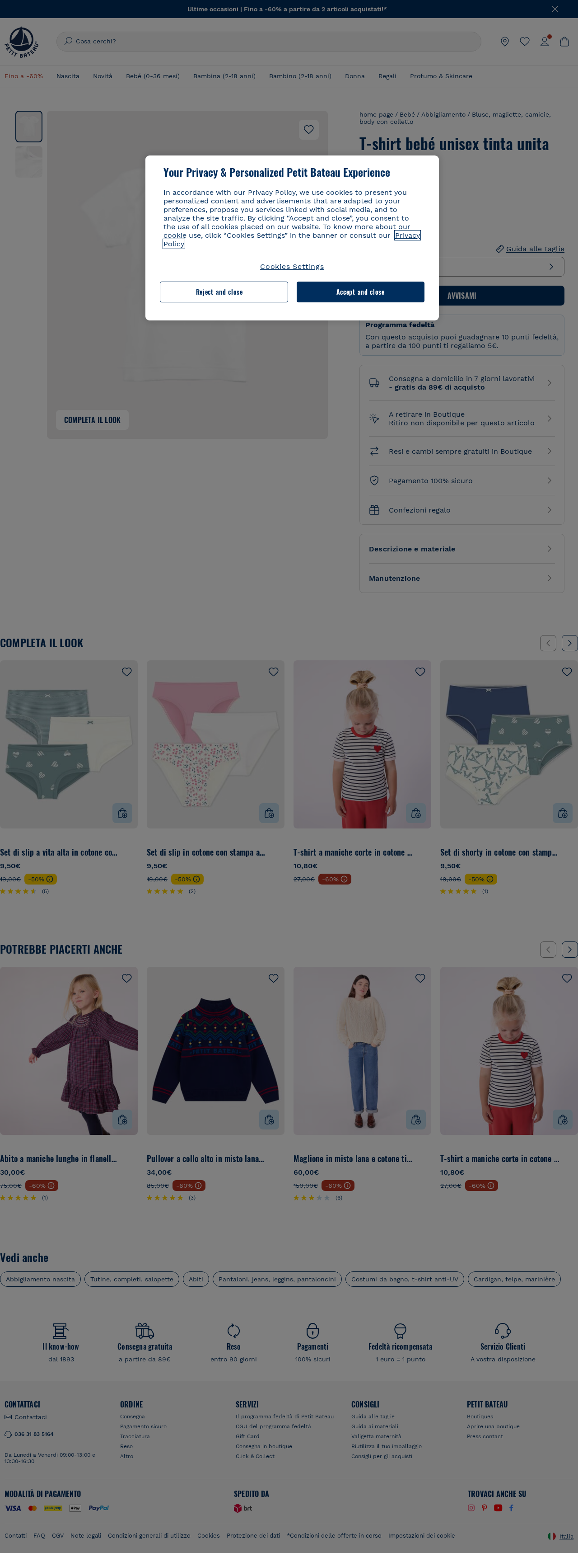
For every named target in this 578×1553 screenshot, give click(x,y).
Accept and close (360, 291)
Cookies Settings (292, 266)
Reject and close (219, 291)
